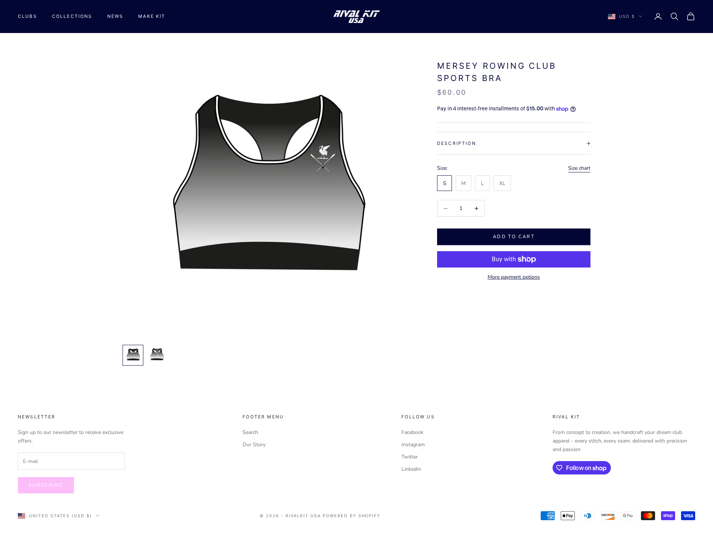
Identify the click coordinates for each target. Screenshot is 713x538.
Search (250, 432)
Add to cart (514, 236)
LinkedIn (411, 469)
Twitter (409, 456)
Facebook (412, 432)
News (115, 16)
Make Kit (151, 16)
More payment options (514, 277)
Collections (72, 16)
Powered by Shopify (352, 515)
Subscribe (46, 485)
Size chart (579, 168)
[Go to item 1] (133, 355)
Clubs (27, 16)
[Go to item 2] (156, 355)
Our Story (254, 444)
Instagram (413, 444)
